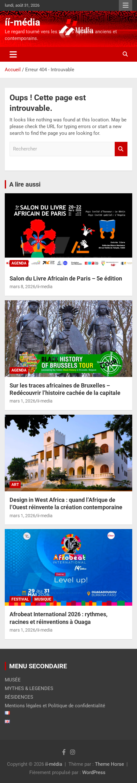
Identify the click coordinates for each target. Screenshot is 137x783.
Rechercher (121, 149)
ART (15, 484)
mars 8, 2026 (22, 286)
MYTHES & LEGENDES (29, 688)
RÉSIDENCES (19, 697)
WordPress (93, 772)
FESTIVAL (20, 599)
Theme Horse (109, 764)
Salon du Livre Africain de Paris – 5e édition (66, 278)
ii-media (45, 286)
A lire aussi (24, 184)
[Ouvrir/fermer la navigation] (13, 54)
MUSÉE (13, 680)
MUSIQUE (42, 599)
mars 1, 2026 (22, 400)
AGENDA (18, 263)
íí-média (22, 22)
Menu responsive (125, 5)
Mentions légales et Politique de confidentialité (55, 706)
